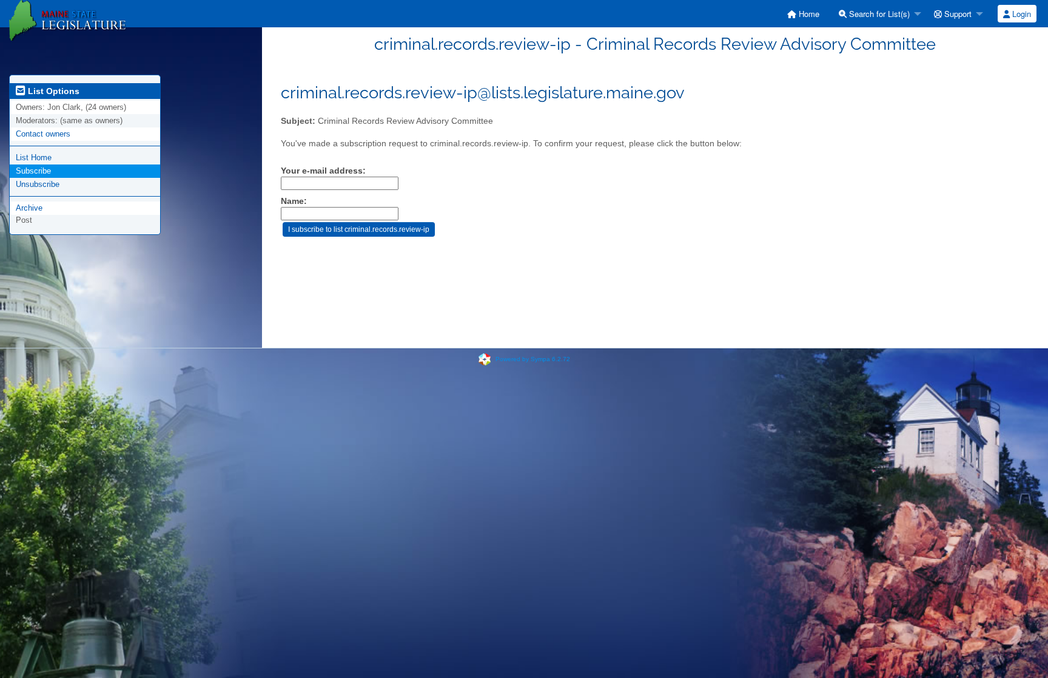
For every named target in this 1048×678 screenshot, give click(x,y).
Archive (29, 207)
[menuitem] (803, 13)
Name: (294, 201)
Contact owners (43, 133)
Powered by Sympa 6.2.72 (532, 359)
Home (807, 13)
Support (957, 13)
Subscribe (33, 170)
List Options (52, 91)
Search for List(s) (878, 13)
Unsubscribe (37, 184)
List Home (34, 157)
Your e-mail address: (323, 170)
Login (1020, 13)
